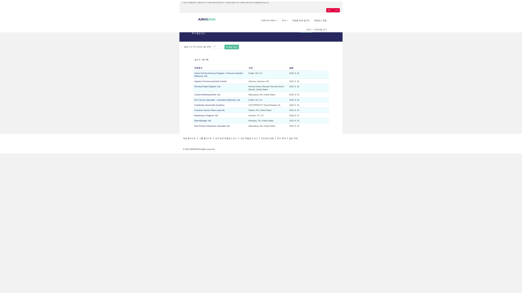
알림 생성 (232, 47)
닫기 (329, 10)
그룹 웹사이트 (205, 138)
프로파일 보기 (320, 29)
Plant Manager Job (202, 121)
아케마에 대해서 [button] (268, 20)
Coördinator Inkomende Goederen (209, 105)
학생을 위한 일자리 (301, 20)
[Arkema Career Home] (207, 19)
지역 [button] (251, 68)
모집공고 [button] (198, 68)
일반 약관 (293, 138)
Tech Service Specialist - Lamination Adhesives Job (217, 100)
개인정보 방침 (267, 138)
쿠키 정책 (281, 138)
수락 (336, 10)
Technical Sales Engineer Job (207, 86)
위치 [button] (284, 20)
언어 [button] (308, 29)
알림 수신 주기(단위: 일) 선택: (197, 47)
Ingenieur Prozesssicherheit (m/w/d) (210, 81)
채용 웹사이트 (189, 138)
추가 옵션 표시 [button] (198, 33)
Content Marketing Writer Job (207, 94)
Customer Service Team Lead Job (209, 110)
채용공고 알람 (320, 20)
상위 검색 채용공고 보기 (226, 138)
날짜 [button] (291, 68)
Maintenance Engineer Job (206, 115)
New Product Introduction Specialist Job (212, 126)
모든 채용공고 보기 (249, 138)
